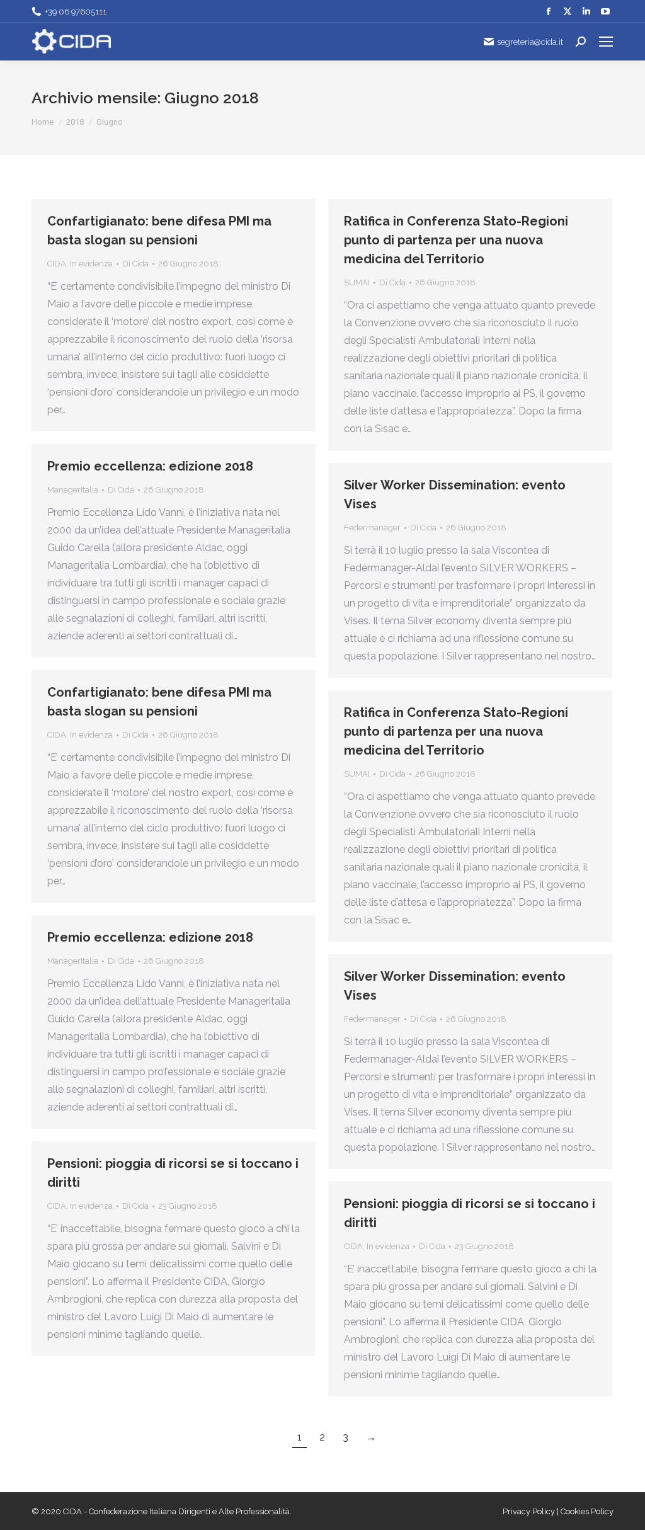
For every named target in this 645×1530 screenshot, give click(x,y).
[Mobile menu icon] (606, 41)
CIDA (56, 263)
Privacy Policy (530, 1511)
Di (135, 263)
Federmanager (372, 527)
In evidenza (91, 263)
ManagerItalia (72, 489)
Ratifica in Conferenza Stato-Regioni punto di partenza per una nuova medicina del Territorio (456, 240)
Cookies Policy (587, 1511)
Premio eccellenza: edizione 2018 (150, 466)
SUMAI (357, 282)
